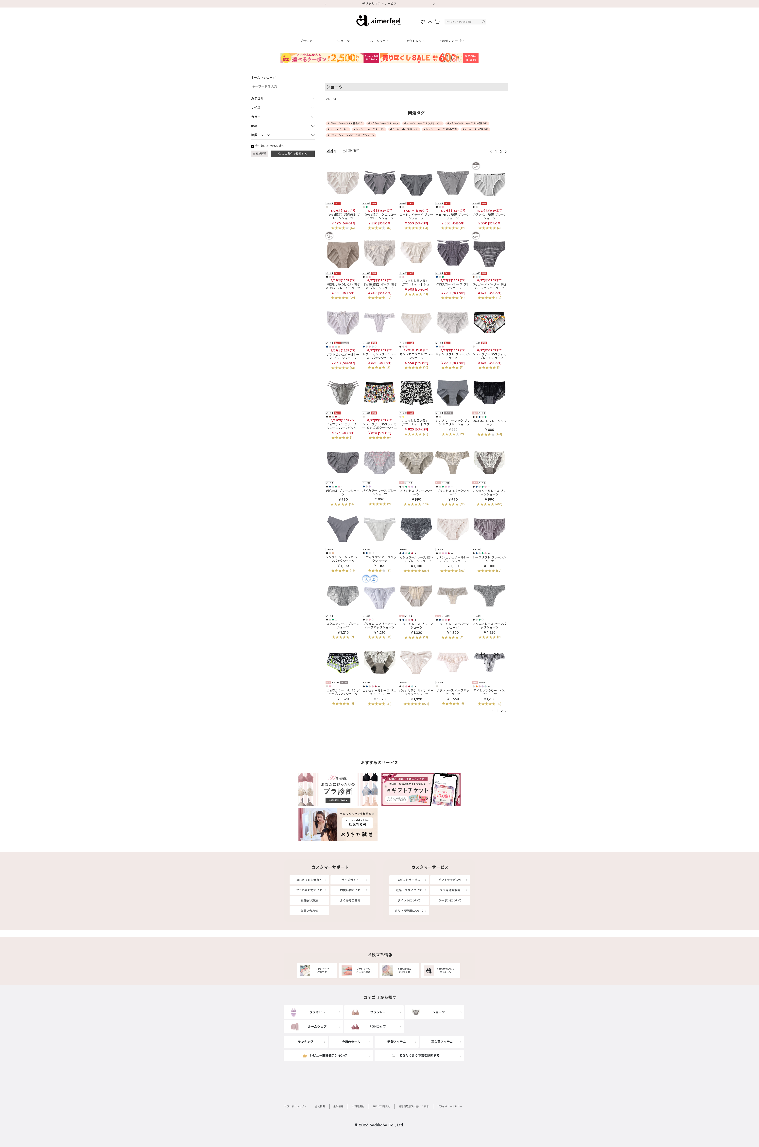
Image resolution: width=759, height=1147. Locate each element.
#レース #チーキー (338, 129)
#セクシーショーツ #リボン (369, 129)
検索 (483, 21)
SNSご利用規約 (381, 1106)
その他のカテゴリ (451, 41)
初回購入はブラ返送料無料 (379, 4)
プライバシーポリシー (450, 1106)
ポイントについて (409, 900)
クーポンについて (450, 900)
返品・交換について (409, 890)
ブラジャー (307, 41)
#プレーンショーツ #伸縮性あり (345, 123)
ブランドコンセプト (295, 1106)
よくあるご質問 (350, 900)
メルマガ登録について (409, 911)
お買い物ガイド (350, 890)
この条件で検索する (294, 154)
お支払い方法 (309, 900)
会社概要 (320, 1106)
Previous (325, 4)
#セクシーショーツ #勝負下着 (440, 129)
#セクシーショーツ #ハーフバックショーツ (351, 135)
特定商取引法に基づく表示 (414, 1106)
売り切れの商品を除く (270, 146)
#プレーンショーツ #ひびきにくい (423, 123)
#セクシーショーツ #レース (383, 123)
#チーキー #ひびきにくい (404, 129)
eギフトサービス (409, 880)
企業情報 (338, 1106)
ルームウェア (379, 41)
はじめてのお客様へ (309, 880)
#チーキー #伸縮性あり (475, 129)
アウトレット (415, 41)
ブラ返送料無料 (450, 890)
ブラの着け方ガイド (309, 890)
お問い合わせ (309, 911)
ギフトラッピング (450, 880)
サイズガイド (350, 880)
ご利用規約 (358, 1106)
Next (434, 4)
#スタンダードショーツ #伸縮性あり (467, 123)
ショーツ (343, 41)
